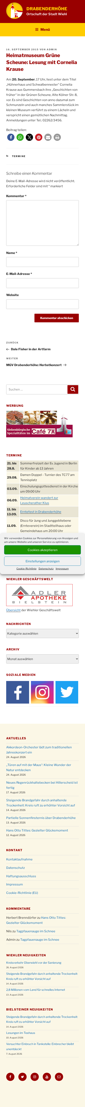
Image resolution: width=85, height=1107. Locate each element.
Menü (45, 30)
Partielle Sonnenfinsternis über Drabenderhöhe (41, 818)
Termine (19, 156)
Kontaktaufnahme (19, 859)
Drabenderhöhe (46, 8)
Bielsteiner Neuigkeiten (29, 1009)
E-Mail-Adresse (19, 274)
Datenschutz (46, 568)
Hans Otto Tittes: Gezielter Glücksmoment (37, 830)
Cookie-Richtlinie (27, 568)
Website (12, 295)
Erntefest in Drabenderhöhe (40, 512)
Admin (52, 49)
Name (11, 253)
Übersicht (13, 610)
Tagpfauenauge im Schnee (35, 931)
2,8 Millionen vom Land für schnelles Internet (35, 989)
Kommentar (16, 196)
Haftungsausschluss (21, 876)
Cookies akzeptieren (43, 550)
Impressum (62, 568)
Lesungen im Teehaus (20, 1033)
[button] (10, 137)
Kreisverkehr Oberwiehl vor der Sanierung (33, 962)
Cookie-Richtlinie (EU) (22, 893)
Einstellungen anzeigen (43, 561)
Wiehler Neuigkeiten (26, 955)
